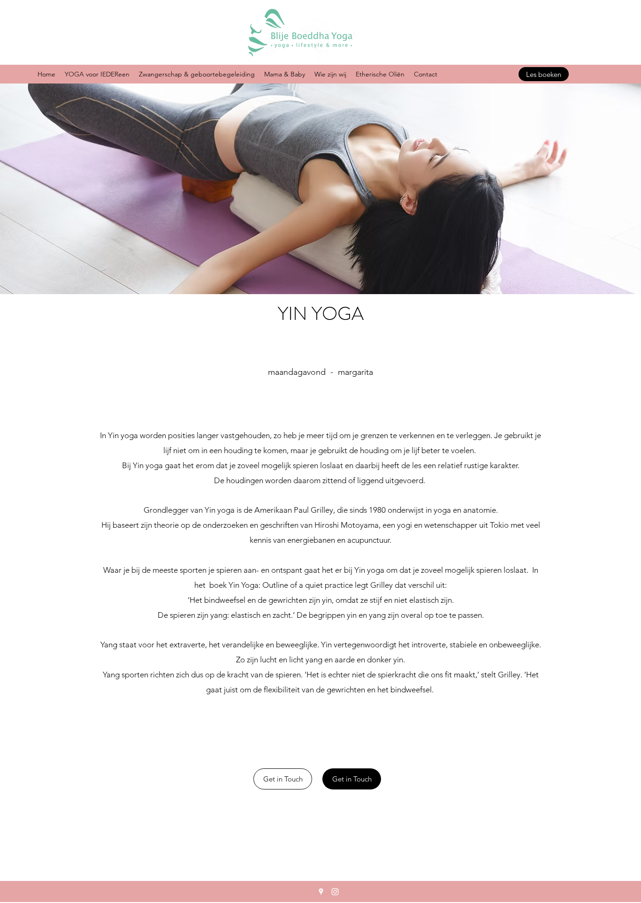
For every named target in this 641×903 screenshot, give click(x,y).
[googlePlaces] (321, 891)
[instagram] (335, 891)
